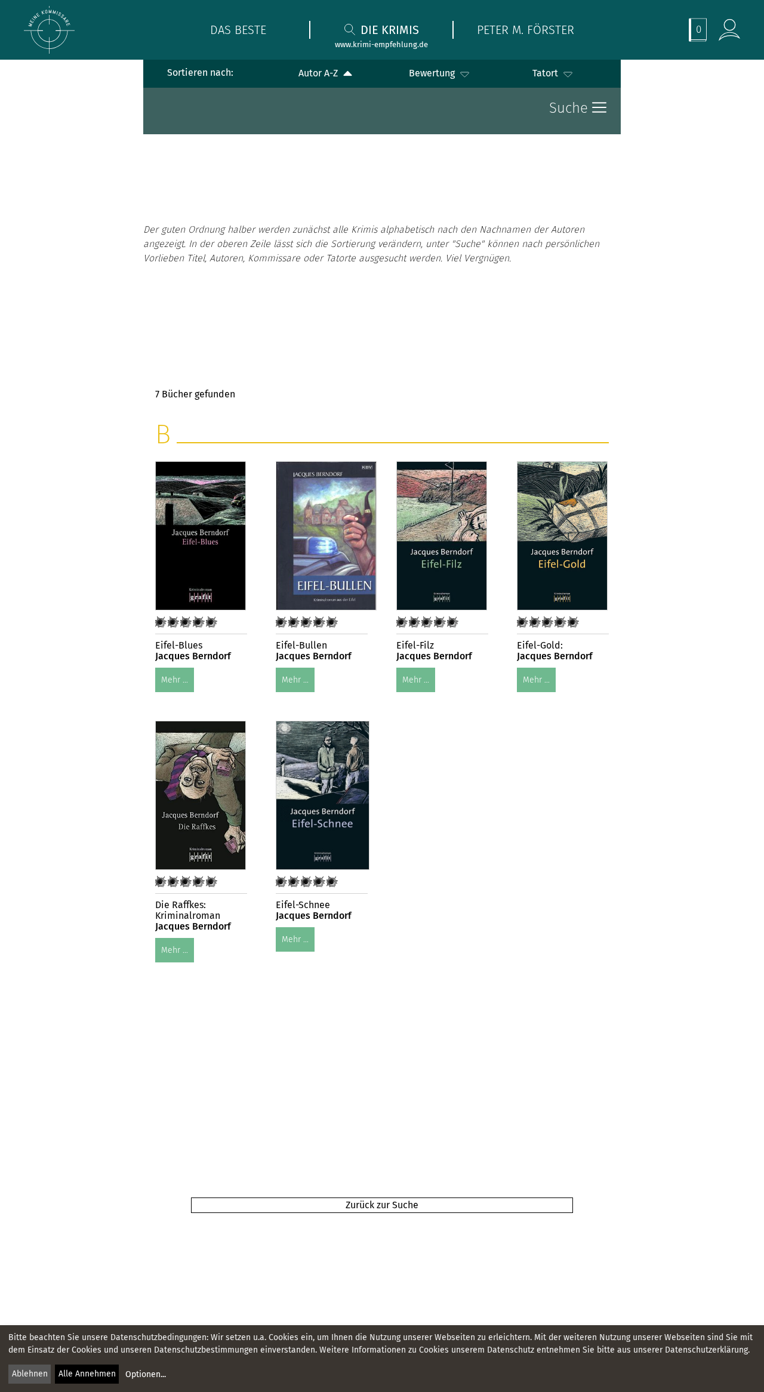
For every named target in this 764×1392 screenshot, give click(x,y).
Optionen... (145, 1374)
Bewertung (433, 73)
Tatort (546, 73)
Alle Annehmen (87, 1374)
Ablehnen (30, 1374)
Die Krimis (390, 30)
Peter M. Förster (525, 30)
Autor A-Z (319, 73)
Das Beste (238, 30)
